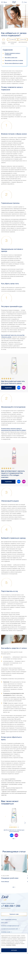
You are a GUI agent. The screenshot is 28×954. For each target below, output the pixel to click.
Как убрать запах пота (11, 57)
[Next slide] (23, 816)
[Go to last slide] (5, 816)
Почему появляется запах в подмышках (12, 54)
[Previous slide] (3, 823)
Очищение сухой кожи (9, 878)
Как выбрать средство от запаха (14, 60)
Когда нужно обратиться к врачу (14, 63)
